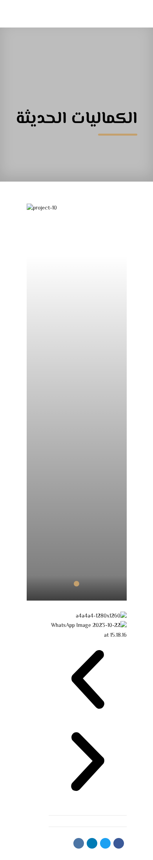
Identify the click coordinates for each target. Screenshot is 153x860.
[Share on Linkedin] (92, 843)
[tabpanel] (77, 462)
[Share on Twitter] (105, 843)
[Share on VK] (78, 843)
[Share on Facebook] (118, 843)
